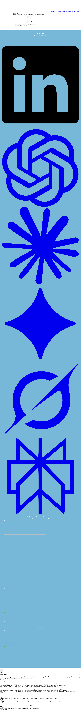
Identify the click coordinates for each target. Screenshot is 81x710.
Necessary (3, 681)
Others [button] (1, 706)
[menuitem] (48, 11)
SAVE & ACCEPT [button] (3, 709)
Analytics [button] (1, 699)
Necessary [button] (2, 679)
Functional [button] (2, 692)
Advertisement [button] (2, 702)
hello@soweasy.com (42, 37)
